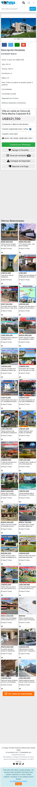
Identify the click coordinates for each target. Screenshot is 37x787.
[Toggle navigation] (23, 3)
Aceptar (18, 784)
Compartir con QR (26, 759)
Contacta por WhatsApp (20, 145)
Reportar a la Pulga (20, 166)
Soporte (18, 761)
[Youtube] (20, 764)
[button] (3, 28)
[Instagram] (14, 764)
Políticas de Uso (27, 757)
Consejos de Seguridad (20, 161)
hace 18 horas (7, 279)
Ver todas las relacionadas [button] (19, 694)
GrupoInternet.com (18, 755)
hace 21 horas (25, 279)
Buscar (32, 9)
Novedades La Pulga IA (11, 757)
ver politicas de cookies (18, 781)
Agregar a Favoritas (20, 150)
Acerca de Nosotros (11, 759)
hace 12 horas (25, 248)
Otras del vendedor (19, 155)
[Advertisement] (18, 191)
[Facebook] (17, 764)
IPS (19, 752)
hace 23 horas (7, 685)
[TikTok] (23, 764)
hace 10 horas (7, 248)
